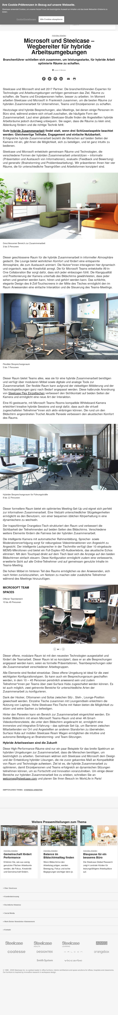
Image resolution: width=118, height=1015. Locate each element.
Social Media (9, 913)
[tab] (55, 649)
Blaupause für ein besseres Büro (94, 855)
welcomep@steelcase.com (20, 778)
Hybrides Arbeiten (59, 35)
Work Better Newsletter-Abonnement (19, 922)
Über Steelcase (10, 888)
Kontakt (7, 930)
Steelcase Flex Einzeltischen (26, 393)
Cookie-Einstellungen (26, 19)
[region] (59, 12)
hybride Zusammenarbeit (27, 130)
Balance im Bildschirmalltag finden (58, 855)
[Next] (63, 649)
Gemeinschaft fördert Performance (18, 855)
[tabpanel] (59, 617)
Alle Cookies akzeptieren (51, 19)
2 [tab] (60, 649)
